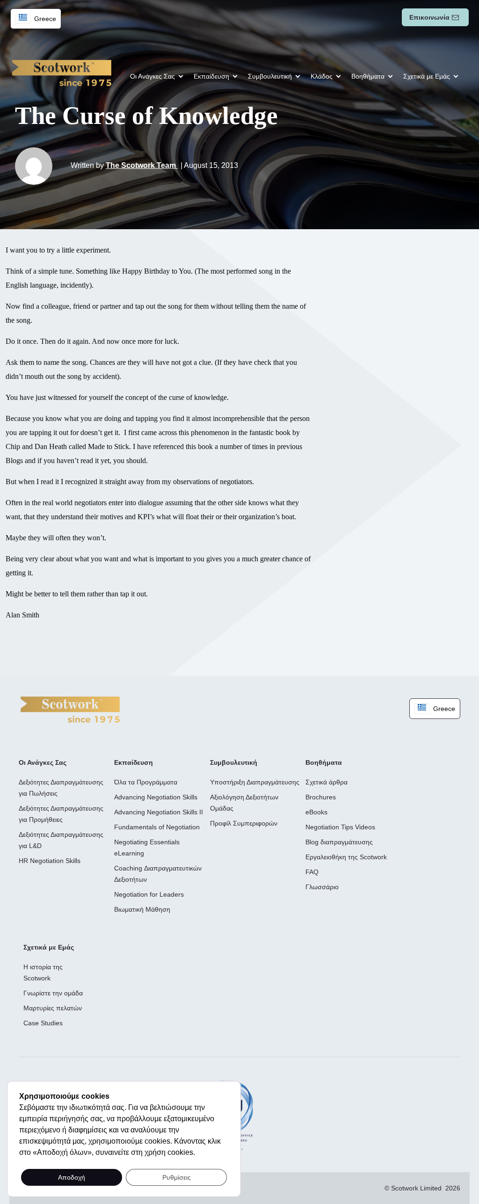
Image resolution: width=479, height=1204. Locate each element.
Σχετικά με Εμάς (426, 76)
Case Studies (43, 1023)
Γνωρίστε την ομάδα (53, 993)
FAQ (312, 872)
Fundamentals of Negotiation (157, 827)
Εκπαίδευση (211, 76)
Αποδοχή (71, 1177)
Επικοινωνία (429, 17)
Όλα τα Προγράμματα (145, 782)
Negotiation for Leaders (149, 894)
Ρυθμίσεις (176, 1177)
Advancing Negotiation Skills (155, 797)
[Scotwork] (70, 709)
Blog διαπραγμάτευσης (339, 842)
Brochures (320, 797)
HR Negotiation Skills (49, 860)
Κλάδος (322, 76)
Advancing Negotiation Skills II (158, 812)
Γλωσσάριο (322, 887)
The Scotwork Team (142, 165)
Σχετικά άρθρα (326, 782)
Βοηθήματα (368, 76)
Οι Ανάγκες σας (152, 76)
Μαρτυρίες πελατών (52, 1008)
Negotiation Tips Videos (340, 827)
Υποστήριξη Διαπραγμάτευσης (254, 782)
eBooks (316, 812)
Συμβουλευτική (270, 76)
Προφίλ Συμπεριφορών (243, 823)
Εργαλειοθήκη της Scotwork (346, 857)
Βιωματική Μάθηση (142, 909)
